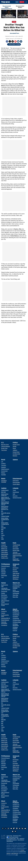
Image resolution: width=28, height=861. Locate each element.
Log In (17, 1)
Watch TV (22, 1)
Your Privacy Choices (13, 837)
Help (18, 838)
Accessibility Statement (12, 839)
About (3, 609)
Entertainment (17, 478)
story (14, 21)
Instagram (8, 828)
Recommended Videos (7, 6)
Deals (14, 543)
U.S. (2, 442)
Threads (12, 41)
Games (3, 583)
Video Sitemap (10, 841)
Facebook (7, 41)
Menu (26, 2)
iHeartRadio (15, 831)
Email (21, 41)
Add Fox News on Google (14, 44)
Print (18, 41)
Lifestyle (15, 488)
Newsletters (25, 828)
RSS (22, 828)
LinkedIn (17, 828)
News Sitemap (21, 839)
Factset (22, 850)
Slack (19, 828)
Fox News (5, 2)
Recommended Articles (20, 6)
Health (3, 543)
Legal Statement (14, 853)
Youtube (11, 828)
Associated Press (14, 33)
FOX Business (5, 564)
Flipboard (15, 41)
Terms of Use (9, 835)
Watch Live (16, 583)
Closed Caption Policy (11, 838)
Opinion (15, 459)
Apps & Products (16, 610)
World (3, 459)
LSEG (17, 854)
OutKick (3, 488)
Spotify (12, 831)
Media (3, 478)
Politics (15, 442)
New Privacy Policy (17, 835)
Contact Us (21, 838)
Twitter (10, 41)
